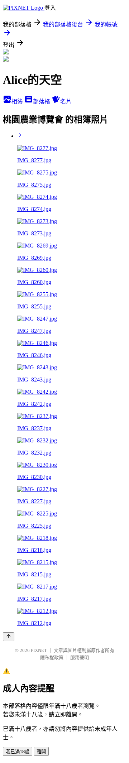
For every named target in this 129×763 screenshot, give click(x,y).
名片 (66, 102)
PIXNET (39, 650)
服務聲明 (79, 657)
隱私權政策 (51, 657)
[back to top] (8, 636)
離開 (41, 751)
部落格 (42, 102)
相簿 (17, 102)
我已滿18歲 (17, 751)
